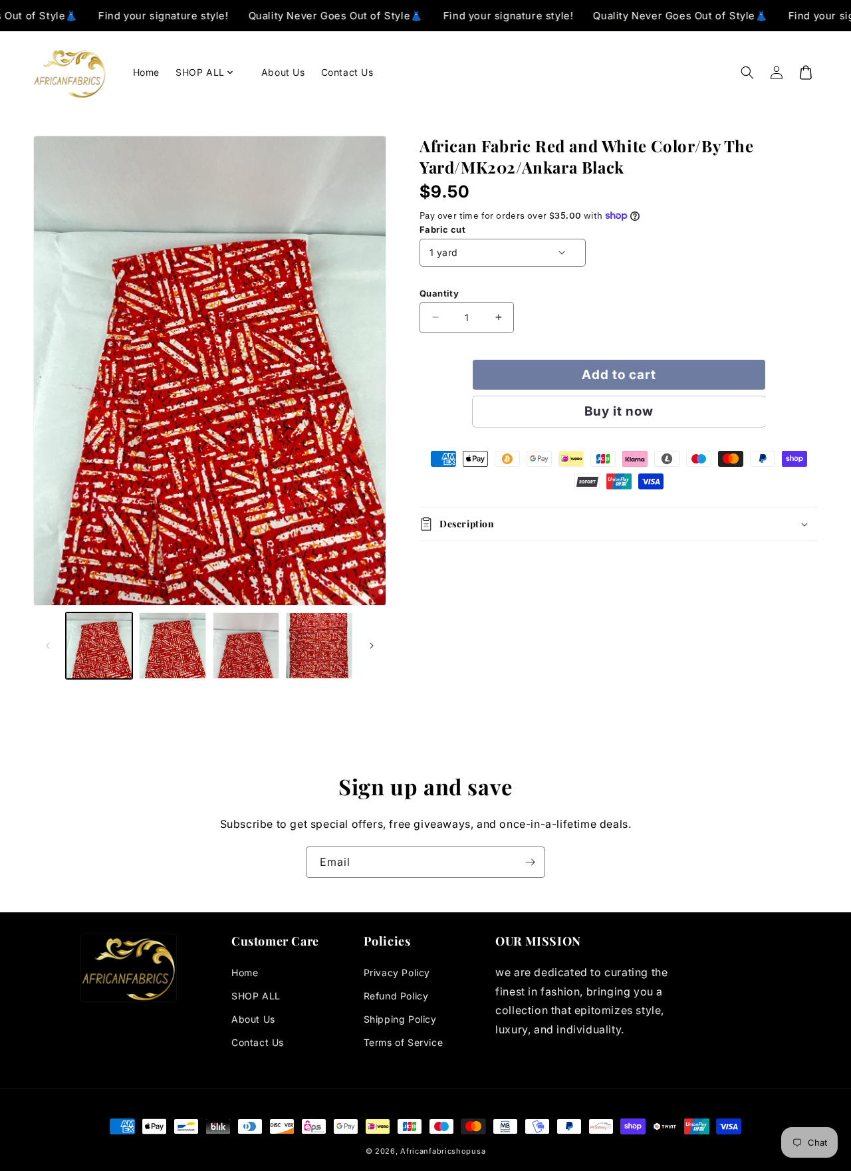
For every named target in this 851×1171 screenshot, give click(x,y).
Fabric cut (442, 229)
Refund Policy (396, 995)
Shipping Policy (400, 1019)
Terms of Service (403, 1042)
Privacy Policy (397, 972)
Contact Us (257, 1042)
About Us (253, 1019)
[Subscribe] (530, 862)
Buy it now (619, 410)
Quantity (439, 292)
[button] (210, 72)
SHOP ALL (256, 995)
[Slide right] (371, 645)
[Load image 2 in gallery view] (172, 645)
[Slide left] (47, 645)
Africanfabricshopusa (442, 1151)
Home (244, 972)
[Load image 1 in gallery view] (99, 645)
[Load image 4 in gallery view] (319, 645)
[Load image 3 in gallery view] (246, 645)
